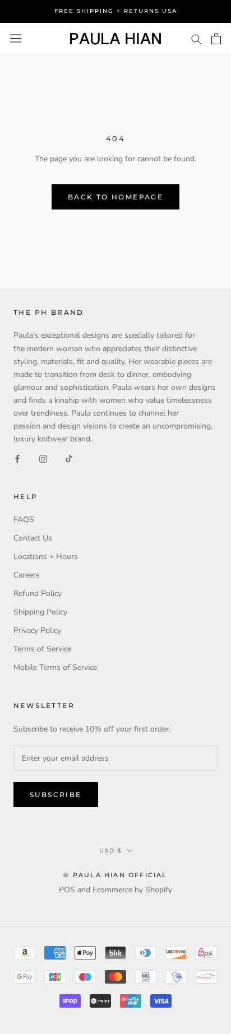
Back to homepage (115, 197)
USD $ (110, 850)
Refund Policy (37, 593)
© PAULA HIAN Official (115, 875)
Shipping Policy (40, 612)
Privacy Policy (37, 630)
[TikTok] (69, 457)
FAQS (23, 519)
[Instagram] (43, 457)
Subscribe (56, 794)
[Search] (196, 38)
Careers (26, 575)
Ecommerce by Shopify (132, 889)
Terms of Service (42, 649)
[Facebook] (17, 457)
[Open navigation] (15, 38)
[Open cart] (216, 38)
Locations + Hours (45, 556)
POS (67, 889)
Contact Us (32, 538)
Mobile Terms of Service (55, 667)
